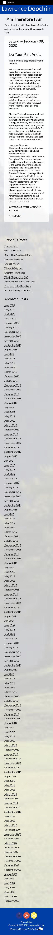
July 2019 (9, 354)
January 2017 (11, 487)
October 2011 (11, 767)
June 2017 (9, 465)
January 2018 (11, 434)
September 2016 (12, 505)
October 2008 (11, 865)
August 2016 (10, 509)
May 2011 (9, 785)
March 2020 (10, 318)
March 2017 (10, 478)
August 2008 (10, 874)
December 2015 (12, 545)
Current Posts (11, 245)
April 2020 (9, 314)
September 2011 (12, 771)
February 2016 (11, 536)
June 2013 (9, 678)
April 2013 (9, 687)
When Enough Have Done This (19, 281)
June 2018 (9, 411)
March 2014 (10, 638)
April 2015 (9, 580)
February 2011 (11, 798)
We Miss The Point (14, 259)
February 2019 (11, 376)
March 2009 (10, 843)
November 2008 (12, 860)
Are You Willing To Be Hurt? (18, 290)
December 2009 (12, 829)
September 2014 (12, 611)
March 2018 (10, 425)
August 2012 (10, 722)
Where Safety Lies (13, 268)
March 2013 (10, 691)
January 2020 (11, 327)
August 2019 (10, 349)
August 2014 (10, 616)
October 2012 (11, 714)
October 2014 (11, 607)
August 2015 (10, 562)
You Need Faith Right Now (17, 286)
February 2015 (11, 589)
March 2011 (10, 794)
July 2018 (9, 407)
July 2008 (9, 878)
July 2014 (9, 620)
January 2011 (11, 802)
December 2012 (12, 705)
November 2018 (12, 389)
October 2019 (11, 340)
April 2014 (9, 634)
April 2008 (9, 891)
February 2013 (11, 696)
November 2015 (12, 549)
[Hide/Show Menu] (8, 2)
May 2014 (9, 629)
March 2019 (10, 371)
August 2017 (10, 456)
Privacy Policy (26, 922)
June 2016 (9, 518)
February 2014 (11, 642)
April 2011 (9, 789)
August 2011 (10, 776)
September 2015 (12, 558)
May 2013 (9, 682)
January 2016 (11, 540)
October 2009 (11, 838)
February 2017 (11, 482)
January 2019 (11, 380)
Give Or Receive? (13, 250)
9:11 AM (13, 210)
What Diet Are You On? (16, 277)
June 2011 (9, 780)
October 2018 (11, 394)
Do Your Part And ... (25, 54)
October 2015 (11, 554)
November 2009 (12, 834)
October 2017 (11, 447)
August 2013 (10, 669)
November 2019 (12, 336)
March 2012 (10, 745)
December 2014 (12, 598)
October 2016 (11, 500)
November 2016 (12, 496)
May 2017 (9, 469)
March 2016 (10, 531)
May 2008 (9, 887)
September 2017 (12, 451)
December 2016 (12, 491)
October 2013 (11, 660)
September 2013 (12, 665)
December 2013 (12, 651)
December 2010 (12, 807)
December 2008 (12, 856)
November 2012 (12, 709)
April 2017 (9, 474)
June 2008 (9, 883)
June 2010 (9, 816)
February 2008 (11, 900)
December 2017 (12, 438)
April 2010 (9, 820)
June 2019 (9, 358)
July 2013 (9, 674)
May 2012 (9, 736)
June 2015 (9, 571)
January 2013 (11, 700)
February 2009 (11, 847)
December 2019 (12, 331)
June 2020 (9, 305)
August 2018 (10, 402)
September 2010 (12, 811)
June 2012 (9, 731)
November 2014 (12, 602)
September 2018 (12, 398)
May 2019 (9, 362)
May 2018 (9, 416)
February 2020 (11, 322)
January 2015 (11, 594)
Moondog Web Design (28, 929)
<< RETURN (15, 215)
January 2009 (11, 851)
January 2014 (11, 647)
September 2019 (12, 345)
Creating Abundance (14, 272)
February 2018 (11, 429)
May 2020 (9, 309)
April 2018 (9, 420)
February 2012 (11, 749)
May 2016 (9, 522)
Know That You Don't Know (18, 254)
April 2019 (9, 367)
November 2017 (12, 442)
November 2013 (12, 656)
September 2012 (12, 718)
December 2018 (12, 385)
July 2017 (9, 460)
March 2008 (10, 896)
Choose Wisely (11, 263)
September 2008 (12, 869)
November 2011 (12, 762)
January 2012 (11, 754)
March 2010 (10, 825)
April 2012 (9, 740)
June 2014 (9, 625)
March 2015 (10, 585)
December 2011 (12, 758)
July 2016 (9, 514)
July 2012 (9, 727)
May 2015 (9, 576)
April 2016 (9, 527)
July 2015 (9, 567)
